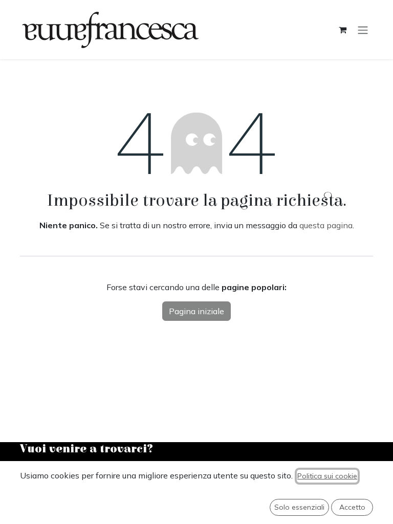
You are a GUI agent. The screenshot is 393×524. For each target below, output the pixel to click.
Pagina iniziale (196, 311)
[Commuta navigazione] (363, 29)
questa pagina (326, 225)
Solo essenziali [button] (299, 507)
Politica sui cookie (327, 476)
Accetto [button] (352, 507)
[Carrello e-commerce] (342, 29)
